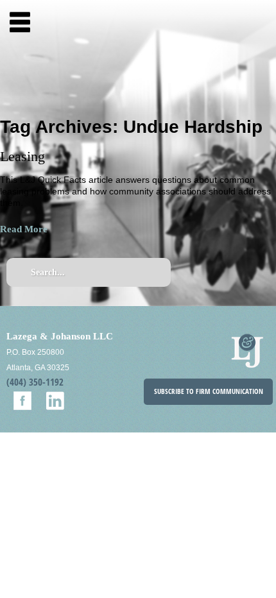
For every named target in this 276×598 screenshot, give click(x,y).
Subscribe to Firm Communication (208, 391)
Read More (23, 229)
